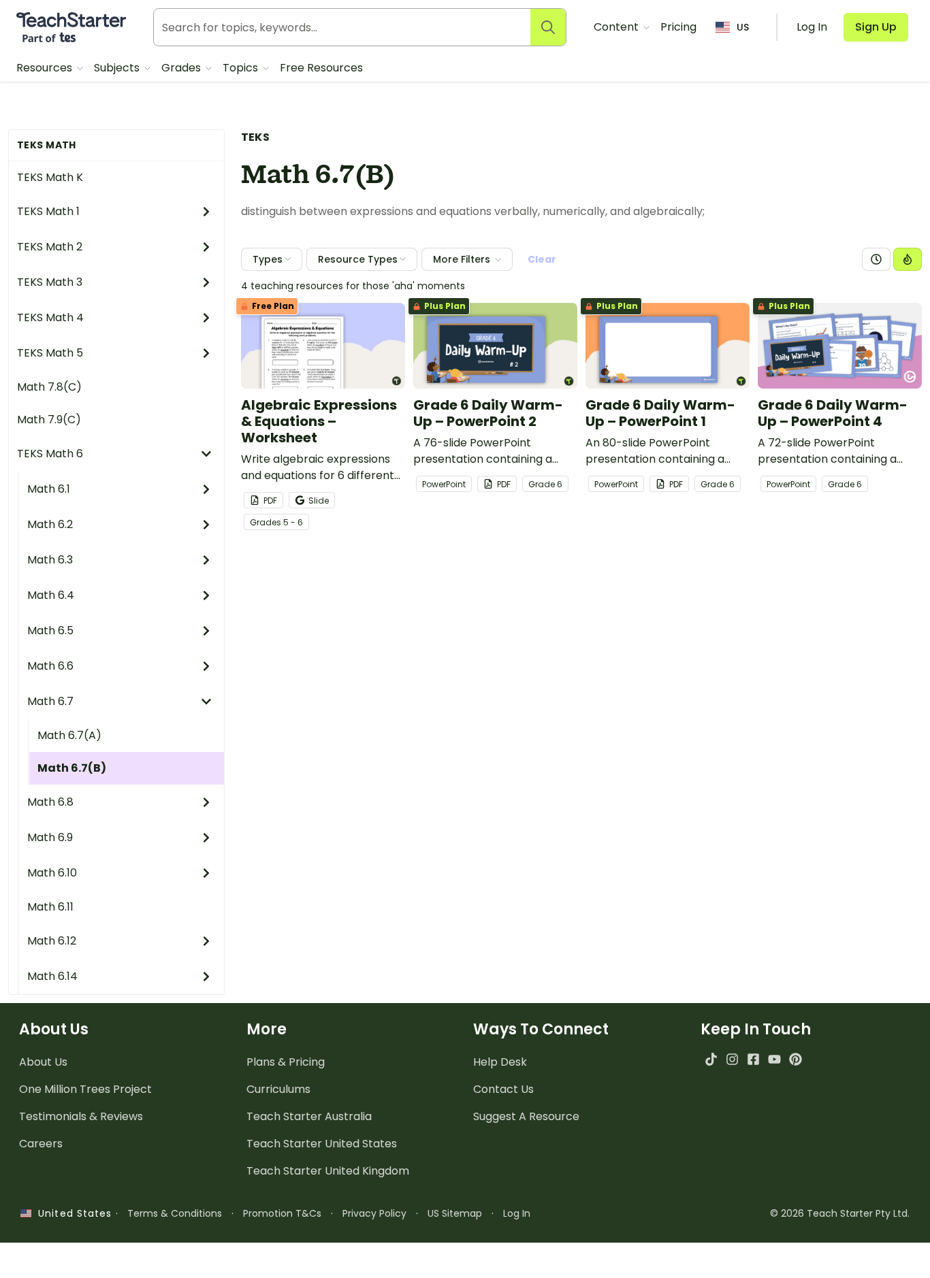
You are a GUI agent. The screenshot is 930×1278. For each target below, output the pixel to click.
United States (71, 1213)
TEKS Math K (50, 177)
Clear (542, 259)
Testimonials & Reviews (81, 1116)
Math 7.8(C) (49, 387)
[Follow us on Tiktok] (711, 1059)
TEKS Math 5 (50, 353)
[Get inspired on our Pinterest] (795, 1059)
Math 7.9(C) (49, 419)
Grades (182, 68)
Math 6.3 (50, 560)
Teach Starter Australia (309, 1116)
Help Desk (500, 1062)
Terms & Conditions (174, 1213)
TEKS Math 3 (49, 282)
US (743, 27)
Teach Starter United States (321, 1143)
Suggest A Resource (526, 1116)
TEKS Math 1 (48, 211)
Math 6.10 (52, 873)
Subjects (118, 68)
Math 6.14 (52, 976)
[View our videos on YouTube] (774, 1059)
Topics (242, 68)
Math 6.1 (48, 489)
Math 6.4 (50, 595)
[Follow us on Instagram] (732, 1059)
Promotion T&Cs (282, 1213)
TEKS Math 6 (50, 453)
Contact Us (503, 1089)
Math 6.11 (50, 907)
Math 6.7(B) (71, 768)
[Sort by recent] (876, 259)
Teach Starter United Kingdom (327, 1171)
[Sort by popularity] (907, 259)
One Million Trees (85, 1089)
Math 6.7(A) (69, 735)
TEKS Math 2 (49, 247)
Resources (45, 68)
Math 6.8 (50, 802)
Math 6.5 (50, 630)
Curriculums (278, 1089)
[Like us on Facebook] (753, 1059)
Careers (41, 1143)
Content (617, 27)
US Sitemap (455, 1213)
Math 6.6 (50, 666)
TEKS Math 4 (50, 317)
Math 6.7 (50, 701)
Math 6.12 (51, 941)
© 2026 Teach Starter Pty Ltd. (840, 1213)
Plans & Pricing (285, 1062)
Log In (516, 1213)
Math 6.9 (50, 837)
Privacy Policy (374, 1213)
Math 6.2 (50, 524)
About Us (43, 1062)
